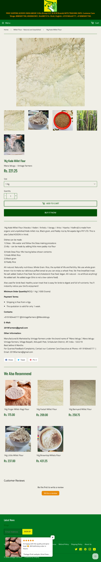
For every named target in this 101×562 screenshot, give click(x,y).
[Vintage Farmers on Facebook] (80, 549)
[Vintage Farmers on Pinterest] (85, 549)
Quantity (7, 191)
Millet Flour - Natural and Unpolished (27, 29)
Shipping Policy (76, 544)
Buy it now (50, 213)
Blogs (6, 525)
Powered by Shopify (31, 557)
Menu (7, 22)
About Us (88, 544)
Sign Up (27, 532)
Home (6, 29)
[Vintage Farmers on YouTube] (94, 549)
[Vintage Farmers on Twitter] (76, 549)
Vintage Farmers (15, 557)
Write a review (50, 493)
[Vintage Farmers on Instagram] (90, 549)
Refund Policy (64, 544)
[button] (53, 537)
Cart (97, 22)
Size (5, 178)
